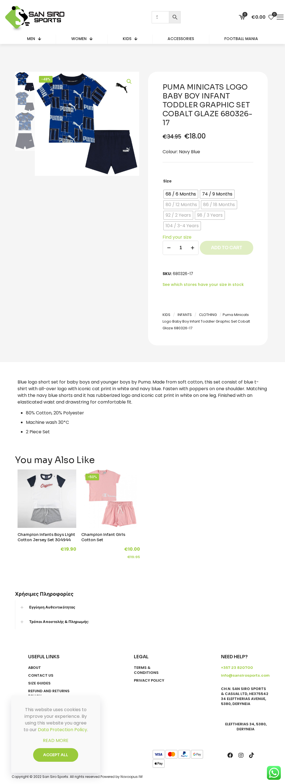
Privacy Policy (149, 680)
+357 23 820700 (237, 667)
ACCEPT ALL (55, 754)
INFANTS (185, 314)
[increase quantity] (192, 248)
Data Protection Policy (62, 729)
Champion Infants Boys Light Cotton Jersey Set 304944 (46, 537)
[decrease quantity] (169, 248)
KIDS (166, 314)
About (34, 667)
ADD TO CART (226, 248)
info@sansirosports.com (245, 675)
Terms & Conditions (146, 670)
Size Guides (39, 683)
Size (167, 181)
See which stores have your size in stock (203, 284)
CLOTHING (208, 314)
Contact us (40, 675)
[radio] (181, 194)
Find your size (177, 237)
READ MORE (55, 740)
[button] (129, 81)
